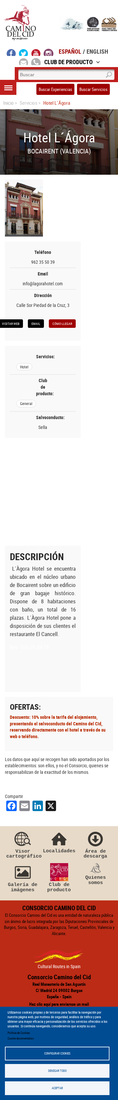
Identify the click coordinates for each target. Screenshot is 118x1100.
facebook (11, 52)
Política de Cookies (19, 1033)
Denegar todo (57, 1071)
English (97, 51)
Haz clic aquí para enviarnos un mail (59, 1004)
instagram (48, 52)
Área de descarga (95, 853)
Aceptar (57, 1088)
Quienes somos (95, 880)
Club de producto (59, 887)
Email (35, 323)
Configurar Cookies (57, 1053)
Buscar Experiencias (55, 89)
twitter (24, 52)
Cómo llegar (62, 323)
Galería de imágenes (22, 887)
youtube (36, 52)
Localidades (59, 851)
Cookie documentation (21, 1038)
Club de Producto (68, 62)
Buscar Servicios (93, 89)
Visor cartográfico (22, 853)
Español (70, 51)
